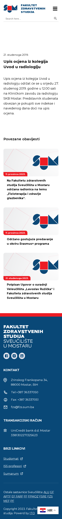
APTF (7, 496)
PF (12, 501)
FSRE (43, 496)
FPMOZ (33, 496)
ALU (46, 492)
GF (52, 492)
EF (14, 496)
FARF (19, 496)
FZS (50, 496)
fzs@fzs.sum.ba (22, 407)
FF (25, 496)
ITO (32, 513)
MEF (6, 501)
